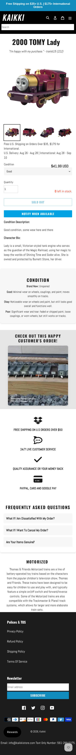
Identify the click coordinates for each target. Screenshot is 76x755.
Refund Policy (15, 641)
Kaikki (42, 731)
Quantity (8, 182)
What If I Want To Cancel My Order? (27, 530)
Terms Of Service (17, 661)
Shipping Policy (16, 651)
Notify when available (38, 214)
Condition (9, 164)
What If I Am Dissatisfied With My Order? (30, 518)
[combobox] (37, 27)
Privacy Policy (15, 631)
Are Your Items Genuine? (20, 542)
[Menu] (70, 17)
